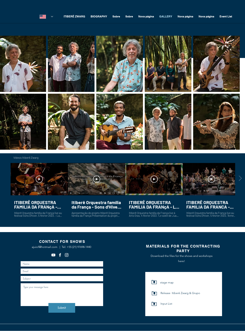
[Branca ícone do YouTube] (53, 255)
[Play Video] (39, 179)
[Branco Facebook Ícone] (60, 255)
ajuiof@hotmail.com (44, 247)
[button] (71, 64)
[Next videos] (240, 178)
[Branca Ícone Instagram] (66, 255)
